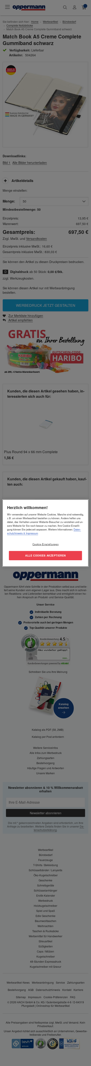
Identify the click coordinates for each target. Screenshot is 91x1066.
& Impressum (30, 533)
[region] (45, 533)
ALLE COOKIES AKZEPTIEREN (45, 555)
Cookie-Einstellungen (45, 544)
